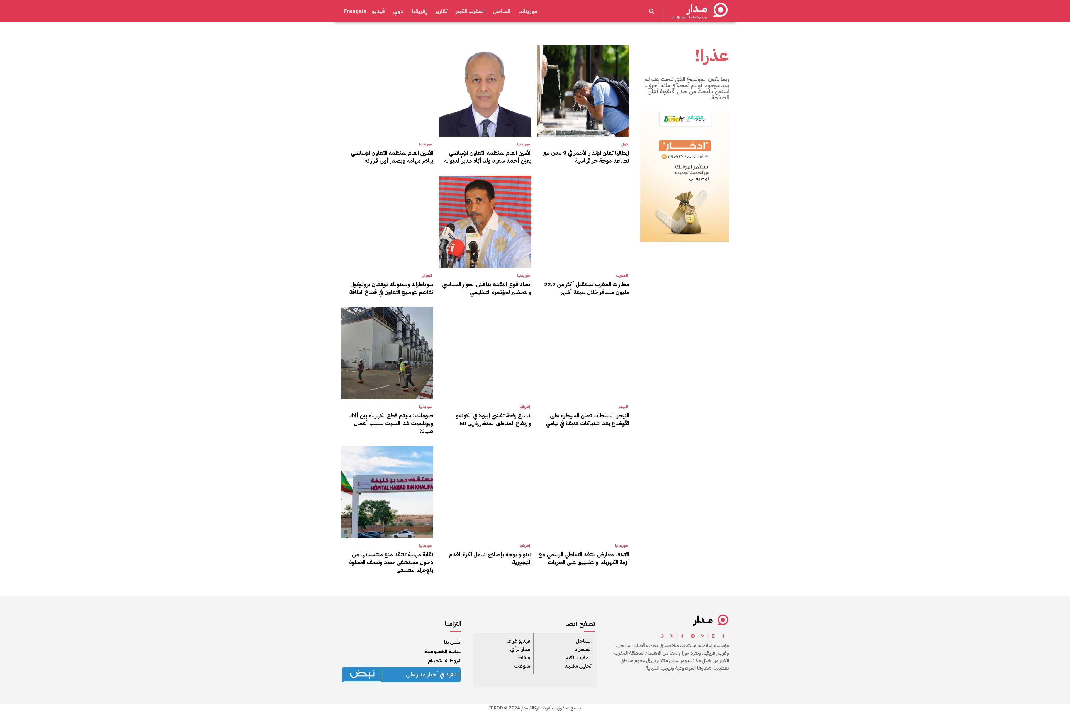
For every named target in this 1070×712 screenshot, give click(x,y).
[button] (651, 11)
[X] (672, 636)
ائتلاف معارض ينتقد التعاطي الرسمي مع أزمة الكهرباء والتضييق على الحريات (584, 558)
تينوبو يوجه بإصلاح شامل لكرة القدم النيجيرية (490, 558)
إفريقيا (525, 407)
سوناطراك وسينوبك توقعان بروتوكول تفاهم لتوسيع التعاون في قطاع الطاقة (391, 288)
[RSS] (703, 636)
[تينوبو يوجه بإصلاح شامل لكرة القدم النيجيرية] (485, 492)
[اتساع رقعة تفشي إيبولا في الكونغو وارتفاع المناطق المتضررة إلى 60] (485, 353)
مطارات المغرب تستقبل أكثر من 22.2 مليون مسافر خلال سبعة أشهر (586, 288)
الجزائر (427, 276)
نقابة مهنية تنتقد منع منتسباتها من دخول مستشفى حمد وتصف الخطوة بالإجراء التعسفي (391, 562)
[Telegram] (692, 636)
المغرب (622, 276)
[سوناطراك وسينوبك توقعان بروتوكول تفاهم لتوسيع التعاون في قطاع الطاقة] (387, 222)
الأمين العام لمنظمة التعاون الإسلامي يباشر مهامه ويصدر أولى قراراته (392, 157)
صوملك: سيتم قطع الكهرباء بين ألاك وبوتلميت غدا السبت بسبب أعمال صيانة (391, 423)
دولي (624, 144)
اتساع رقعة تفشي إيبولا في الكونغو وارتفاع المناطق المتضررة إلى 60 (493, 419)
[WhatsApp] (662, 636)
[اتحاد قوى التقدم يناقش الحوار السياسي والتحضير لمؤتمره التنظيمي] (485, 222)
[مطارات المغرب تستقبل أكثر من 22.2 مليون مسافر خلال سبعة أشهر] (583, 222)
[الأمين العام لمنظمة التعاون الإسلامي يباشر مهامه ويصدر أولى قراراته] (387, 91)
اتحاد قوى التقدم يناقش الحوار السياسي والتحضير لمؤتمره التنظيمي (486, 288)
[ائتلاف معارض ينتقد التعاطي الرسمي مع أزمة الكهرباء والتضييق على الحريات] (583, 492)
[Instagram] (713, 636)
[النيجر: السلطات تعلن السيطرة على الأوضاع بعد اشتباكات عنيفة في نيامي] (583, 353)
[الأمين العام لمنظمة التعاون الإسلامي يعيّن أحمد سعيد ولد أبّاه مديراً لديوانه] (485, 91)
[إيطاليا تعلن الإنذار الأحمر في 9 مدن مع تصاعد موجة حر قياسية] (583, 91)
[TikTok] (682, 636)
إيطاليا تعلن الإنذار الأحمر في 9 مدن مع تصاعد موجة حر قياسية (586, 157)
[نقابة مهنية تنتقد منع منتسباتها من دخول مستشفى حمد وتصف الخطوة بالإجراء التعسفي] (387, 492)
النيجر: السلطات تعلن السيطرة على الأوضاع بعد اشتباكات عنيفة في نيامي (587, 419)
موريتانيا (523, 144)
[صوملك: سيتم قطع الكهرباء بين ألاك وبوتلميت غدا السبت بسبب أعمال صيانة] (387, 353)
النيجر (623, 407)
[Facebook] (723, 636)
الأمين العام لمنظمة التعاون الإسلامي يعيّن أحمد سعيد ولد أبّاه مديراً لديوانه (487, 157)
